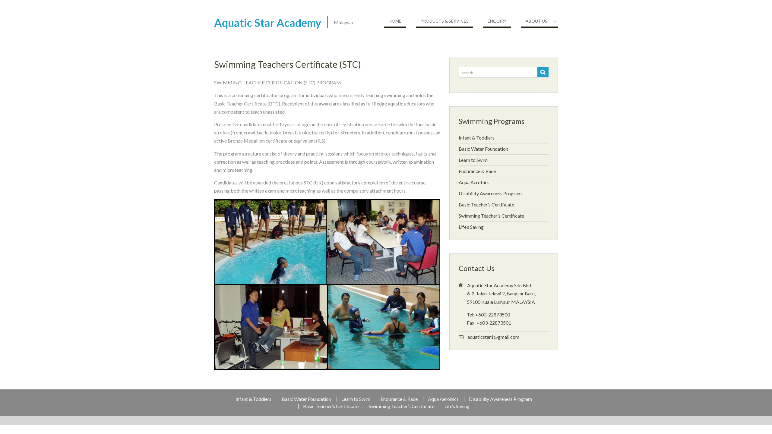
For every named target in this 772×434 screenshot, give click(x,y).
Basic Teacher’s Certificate (486, 204)
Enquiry (497, 21)
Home (395, 21)
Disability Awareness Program (490, 193)
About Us (536, 21)
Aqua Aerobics (474, 182)
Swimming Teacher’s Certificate (491, 216)
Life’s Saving (471, 227)
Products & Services (444, 21)
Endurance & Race (477, 171)
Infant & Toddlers (477, 137)
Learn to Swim (473, 160)
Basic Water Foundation (483, 149)
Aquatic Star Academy (267, 22)
